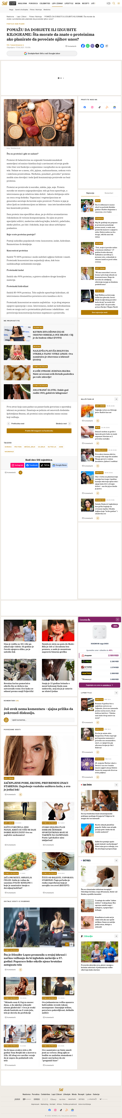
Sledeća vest (61, 424)
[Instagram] (92, 107)
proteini (17, 447)
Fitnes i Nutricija (35, 17)
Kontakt (52, 1104)
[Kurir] (17, 1099)
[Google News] (114, 107)
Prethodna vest (17, 424)
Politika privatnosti (70, 1104)
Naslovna (10, 17)
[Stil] (4, 3)
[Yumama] (92, 1099)
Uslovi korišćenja (84, 1104)
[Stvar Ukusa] (103, 1099)
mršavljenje (29, 447)
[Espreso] (37, 1099)
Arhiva (59, 1104)
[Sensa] (81, 1099)
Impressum (35, 1104)
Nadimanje (9, 452)
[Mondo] (27, 1099)
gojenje (41, 447)
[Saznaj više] (116, 785)
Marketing (44, 1104)
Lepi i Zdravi (21, 17)
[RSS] (107, 107)
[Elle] (45, 1099)
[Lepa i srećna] (62, 1099)
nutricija (52, 447)
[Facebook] (84, 107)
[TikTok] (99, 107)
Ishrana (8, 447)
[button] (70, 46)
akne (61, 447)
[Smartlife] (72, 1099)
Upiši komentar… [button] (19, 720)
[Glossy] (53, 1099)
